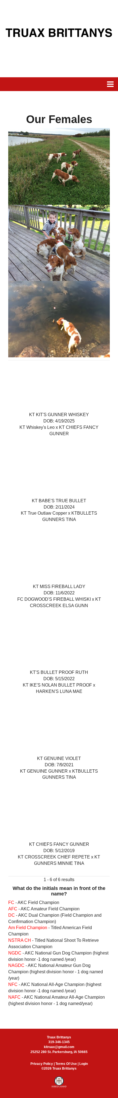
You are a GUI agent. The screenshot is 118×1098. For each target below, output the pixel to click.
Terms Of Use (66, 1064)
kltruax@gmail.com (59, 1047)
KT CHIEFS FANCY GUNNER (59, 844)
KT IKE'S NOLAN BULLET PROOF (57, 685)
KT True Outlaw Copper (44, 513)
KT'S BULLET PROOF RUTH (59, 672)
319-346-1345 (59, 1042)
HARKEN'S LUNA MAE (59, 691)
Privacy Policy (41, 1064)
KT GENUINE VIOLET (59, 758)
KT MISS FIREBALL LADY (59, 586)
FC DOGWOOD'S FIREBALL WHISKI (54, 599)
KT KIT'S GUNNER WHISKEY (59, 414)
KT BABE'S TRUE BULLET (59, 500)
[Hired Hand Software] (59, 1084)
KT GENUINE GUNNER (44, 771)
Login (83, 1064)
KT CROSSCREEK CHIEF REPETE (54, 857)
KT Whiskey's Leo (37, 427)
